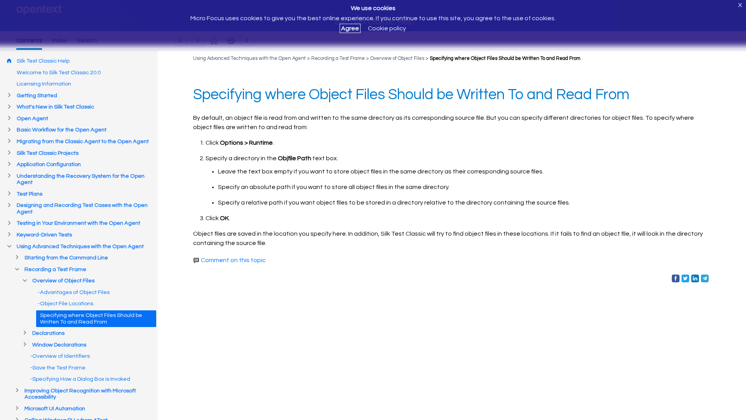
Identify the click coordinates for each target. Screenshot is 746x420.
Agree (350, 28)
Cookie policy (387, 28)
